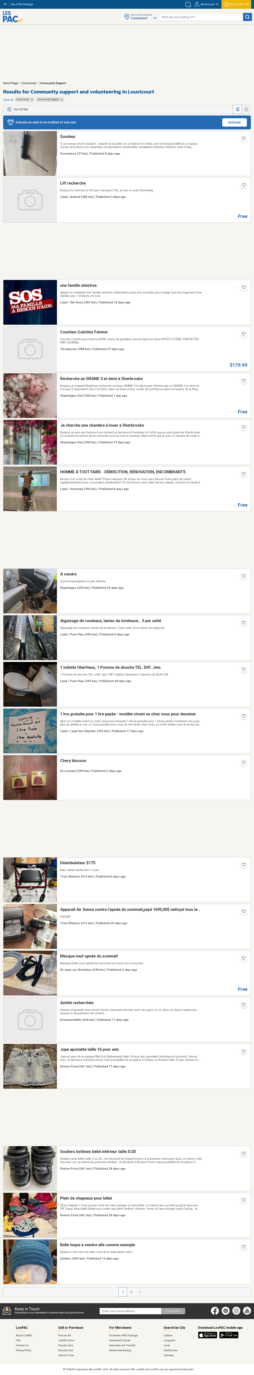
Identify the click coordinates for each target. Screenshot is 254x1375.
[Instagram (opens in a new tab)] (236, 1313)
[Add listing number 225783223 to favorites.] (243, 763)
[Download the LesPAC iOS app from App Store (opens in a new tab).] (208, 1337)
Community (28, 83)
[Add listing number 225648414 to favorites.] (243, 475)
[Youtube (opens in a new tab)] (248, 1313)
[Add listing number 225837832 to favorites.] (243, 381)
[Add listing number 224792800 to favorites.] (243, 335)
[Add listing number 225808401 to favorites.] (243, 624)
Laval (167, 1345)
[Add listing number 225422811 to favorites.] (243, 1248)
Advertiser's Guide (119, 1340)
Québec (168, 1335)
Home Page (10, 83)
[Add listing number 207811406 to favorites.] (243, 912)
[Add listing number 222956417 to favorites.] (243, 428)
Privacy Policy (23, 1350)
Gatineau (169, 1355)
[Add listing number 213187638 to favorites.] (243, 717)
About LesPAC (24, 1335)
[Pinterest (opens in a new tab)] (225, 1313)
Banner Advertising (120, 1350)
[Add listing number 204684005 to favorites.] (243, 1006)
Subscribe (173, 1311)
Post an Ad (64, 1335)
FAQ (18, 1340)
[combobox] (201, 17)
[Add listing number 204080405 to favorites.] (243, 1154)
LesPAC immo (66, 1340)
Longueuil (169, 1340)
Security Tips (65, 1350)
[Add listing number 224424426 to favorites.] (243, 866)
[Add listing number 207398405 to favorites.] (243, 1201)
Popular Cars (65, 1345)
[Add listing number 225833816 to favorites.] (243, 959)
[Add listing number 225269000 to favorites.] (243, 577)
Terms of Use (66, 1355)
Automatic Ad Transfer (122, 1345)
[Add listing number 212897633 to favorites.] (243, 1052)
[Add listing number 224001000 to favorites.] (243, 288)
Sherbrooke (170, 1350)
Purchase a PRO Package (123, 1335)
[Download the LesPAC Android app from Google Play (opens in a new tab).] (229, 1337)
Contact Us (22, 1345)
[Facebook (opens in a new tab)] (215, 1313)
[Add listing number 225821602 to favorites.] (243, 186)
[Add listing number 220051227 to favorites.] (243, 670)
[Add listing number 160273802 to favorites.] (243, 139)
